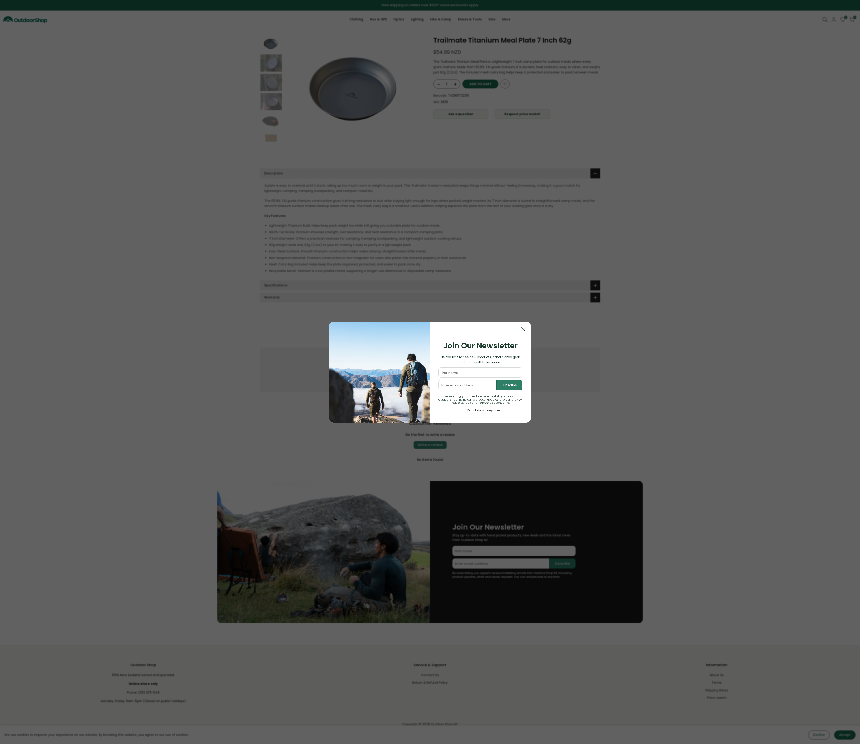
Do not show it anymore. (483, 410)
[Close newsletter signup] (523, 329)
